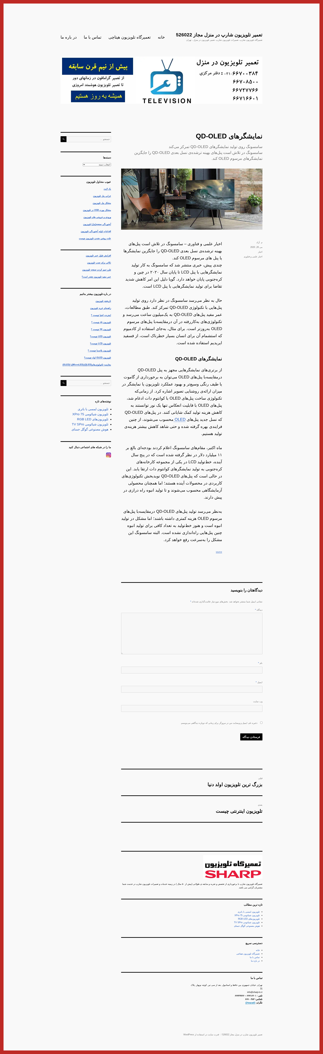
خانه (161, 37)
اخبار (260, 252)
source (219, 552)
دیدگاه (258, 610)
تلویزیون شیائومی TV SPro (247, 922)
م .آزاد (259, 242)
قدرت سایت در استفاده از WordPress (201, 1034)
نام (260, 663)
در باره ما (69, 37)
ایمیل (259, 682)
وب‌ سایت (257, 701)
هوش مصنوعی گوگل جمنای (247, 926)
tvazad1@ (250, 1002)
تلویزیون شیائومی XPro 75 (247, 915)
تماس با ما (92, 37)
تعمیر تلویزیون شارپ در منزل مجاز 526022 (219, 34)
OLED (179, 419)
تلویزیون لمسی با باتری (249, 912)
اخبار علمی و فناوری (253, 256)
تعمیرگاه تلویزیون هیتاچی (130, 37)
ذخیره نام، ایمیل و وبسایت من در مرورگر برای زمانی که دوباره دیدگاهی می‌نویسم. (219, 723)
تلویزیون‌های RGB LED (249, 919)
